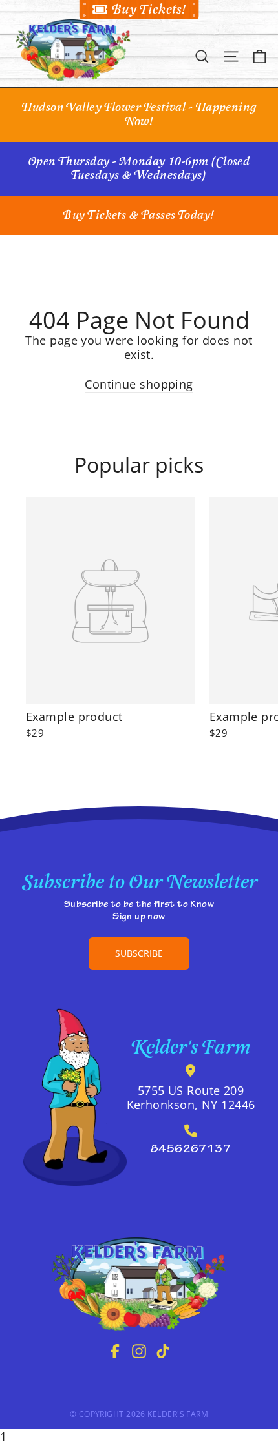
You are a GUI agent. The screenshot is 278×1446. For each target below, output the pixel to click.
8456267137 (191, 1150)
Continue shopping (139, 384)
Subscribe (139, 953)
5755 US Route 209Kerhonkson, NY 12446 (191, 1097)
